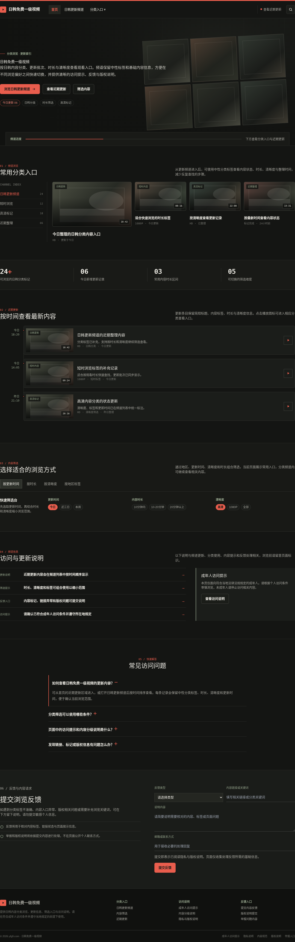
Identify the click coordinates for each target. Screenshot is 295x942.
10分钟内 (139, 507)
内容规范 (262, 936)
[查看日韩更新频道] (288, 340)
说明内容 (159, 807)
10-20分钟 (157, 507)
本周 (78, 507)
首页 (54, 9)
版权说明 (276, 936)
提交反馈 (165, 867)
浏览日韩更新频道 (17, 89)
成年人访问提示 (188, 908)
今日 (53, 507)
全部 (246, 507)
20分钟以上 (177, 507)
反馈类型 (159, 788)
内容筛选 (121, 913)
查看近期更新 (272, 9)
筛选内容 (83, 89)
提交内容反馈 (249, 908)
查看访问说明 (215, 599)
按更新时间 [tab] (11, 484)
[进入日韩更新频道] (288, 406)
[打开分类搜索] (290, 9)
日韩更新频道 (74, 9)
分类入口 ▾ (98, 9)
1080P (233, 507)
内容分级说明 (187, 913)
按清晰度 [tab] (50, 484)
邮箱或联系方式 (164, 836)
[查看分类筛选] (288, 373)
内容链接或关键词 (237, 788)
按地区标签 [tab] (73, 484)
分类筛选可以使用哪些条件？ (70, 714)
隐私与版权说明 (188, 919)
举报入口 (290, 936)
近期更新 (121, 919)
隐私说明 (248, 936)
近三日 (65, 507)
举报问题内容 (249, 919)
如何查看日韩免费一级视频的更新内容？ (83, 683)
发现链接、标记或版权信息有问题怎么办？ (81, 745)
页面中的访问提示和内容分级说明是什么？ (81, 730)
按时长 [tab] (31, 484)
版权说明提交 (249, 913)
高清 (220, 507)
